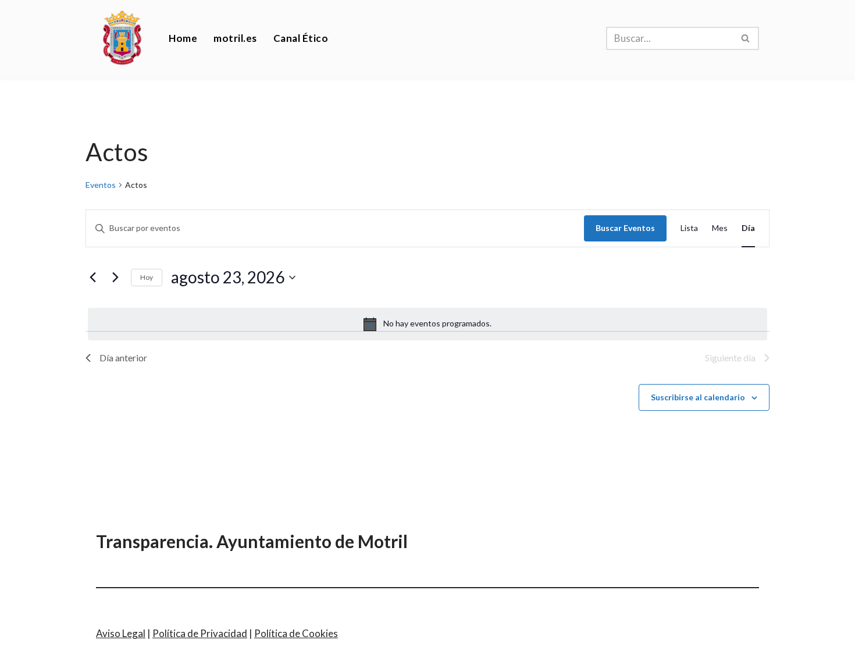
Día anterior (123, 357)
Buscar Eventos (625, 228)
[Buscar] (746, 38)
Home (183, 38)
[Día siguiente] (115, 278)
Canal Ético (301, 38)
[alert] (427, 324)
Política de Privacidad (199, 633)
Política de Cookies (296, 633)
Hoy (146, 277)
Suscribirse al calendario (698, 397)
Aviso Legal (120, 633)
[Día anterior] (92, 278)
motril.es (235, 38)
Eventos (101, 185)
